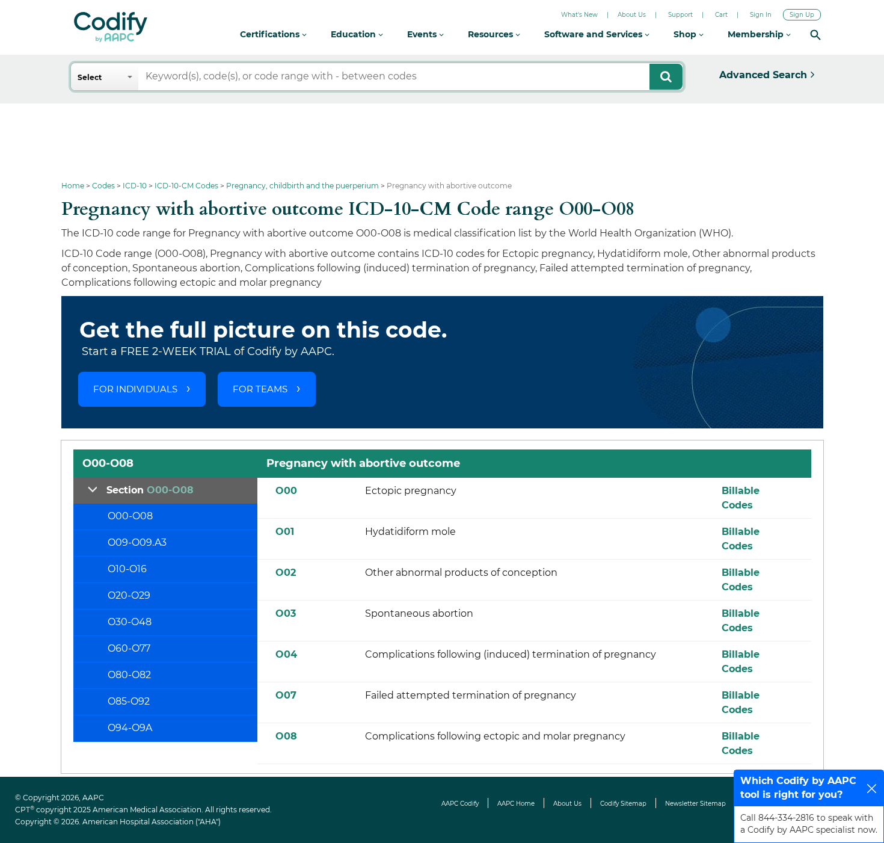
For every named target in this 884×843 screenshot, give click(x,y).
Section (150, 490)
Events (423, 34)
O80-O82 (129, 675)
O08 (286, 736)
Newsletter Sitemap (695, 803)
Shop (686, 34)
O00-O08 (130, 516)
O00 (286, 490)
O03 (285, 613)
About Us (632, 15)
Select (90, 77)
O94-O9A (130, 727)
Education (354, 34)
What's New (579, 15)
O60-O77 (129, 648)
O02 (285, 572)
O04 (286, 654)
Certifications (271, 34)
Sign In (761, 15)
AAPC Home (516, 803)
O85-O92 (129, 701)
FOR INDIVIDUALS (135, 389)
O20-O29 (129, 595)
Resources (491, 34)
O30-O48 (130, 622)
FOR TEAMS (260, 389)
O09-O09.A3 (137, 542)
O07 (285, 695)
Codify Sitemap (623, 803)
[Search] (815, 34)
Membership (757, 34)
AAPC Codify (460, 803)
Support (680, 15)
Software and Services (594, 34)
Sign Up (802, 15)
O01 (284, 531)
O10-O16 (127, 569)
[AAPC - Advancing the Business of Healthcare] (110, 27)
